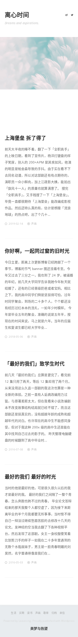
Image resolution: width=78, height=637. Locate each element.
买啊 (21, 613)
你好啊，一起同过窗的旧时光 (37, 251)
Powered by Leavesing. (17, 621)
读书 (29, 613)
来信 (62, 613)
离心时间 (17, 15)
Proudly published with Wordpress (53, 621)
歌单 (46, 613)
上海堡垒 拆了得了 (25, 138)
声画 (33, 224)
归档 (54, 613)
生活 (13, 613)
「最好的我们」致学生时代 (35, 363)
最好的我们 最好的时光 (30, 476)
